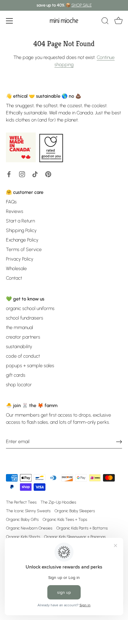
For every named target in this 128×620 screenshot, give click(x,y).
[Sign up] (119, 441)
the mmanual (19, 327)
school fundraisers (24, 318)
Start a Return (20, 221)
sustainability (19, 346)
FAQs (11, 202)
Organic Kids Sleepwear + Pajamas (75, 536)
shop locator (19, 384)
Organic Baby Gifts (22, 519)
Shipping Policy (21, 230)
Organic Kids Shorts (23, 536)
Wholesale (16, 268)
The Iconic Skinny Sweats (28, 510)
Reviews (14, 211)
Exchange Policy (22, 240)
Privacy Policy (19, 259)
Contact (14, 278)
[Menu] (9, 20)
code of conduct (23, 356)
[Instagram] (22, 174)
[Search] (105, 21)
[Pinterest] (48, 174)
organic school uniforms (30, 308)
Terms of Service (24, 249)
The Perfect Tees (21, 502)
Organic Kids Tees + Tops (65, 519)
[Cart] (118, 21)
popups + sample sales (30, 365)
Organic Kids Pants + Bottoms (82, 528)
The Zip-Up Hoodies (58, 502)
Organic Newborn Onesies (29, 528)
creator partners (23, 337)
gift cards (15, 375)
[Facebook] (9, 174)
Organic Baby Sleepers (74, 510)
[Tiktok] (35, 174)
